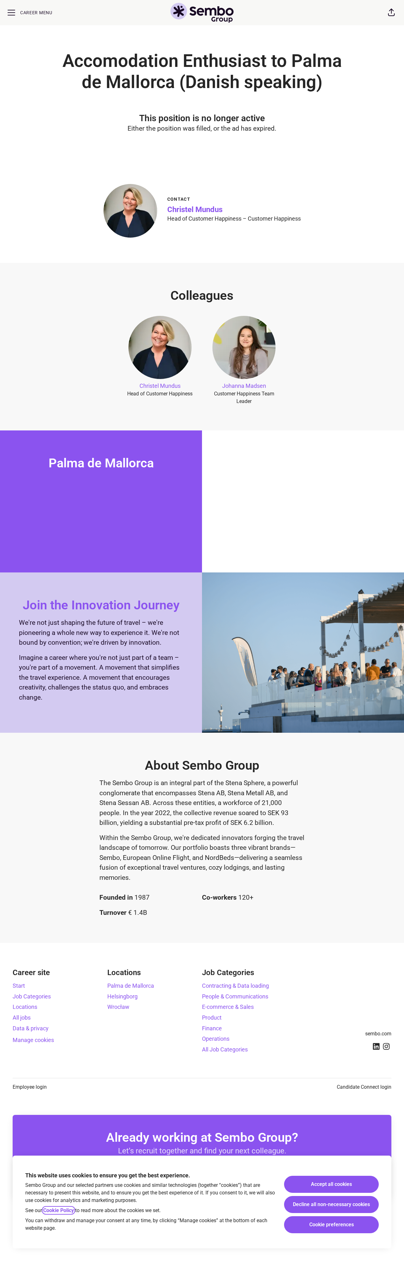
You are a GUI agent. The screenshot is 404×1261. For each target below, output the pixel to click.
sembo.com (378, 1034)
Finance (212, 1028)
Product (212, 1017)
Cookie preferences (331, 1225)
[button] (391, 12)
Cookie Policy (58, 1210)
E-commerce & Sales (228, 1006)
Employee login (30, 1087)
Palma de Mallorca (130, 985)
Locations (25, 1006)
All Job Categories (225, 1049)
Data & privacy (31, 1028)
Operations (215, 1038)
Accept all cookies (331, 1184)
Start (19, 985)
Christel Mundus (195, 209)
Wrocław (118, 1006)
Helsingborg (122, 996)
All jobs (22, 1017)
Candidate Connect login (364, 1087)
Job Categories (32, 996)
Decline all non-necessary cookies (331, 1204)
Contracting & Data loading (235, 985)
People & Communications (235, 996)
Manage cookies (33, 1040)
